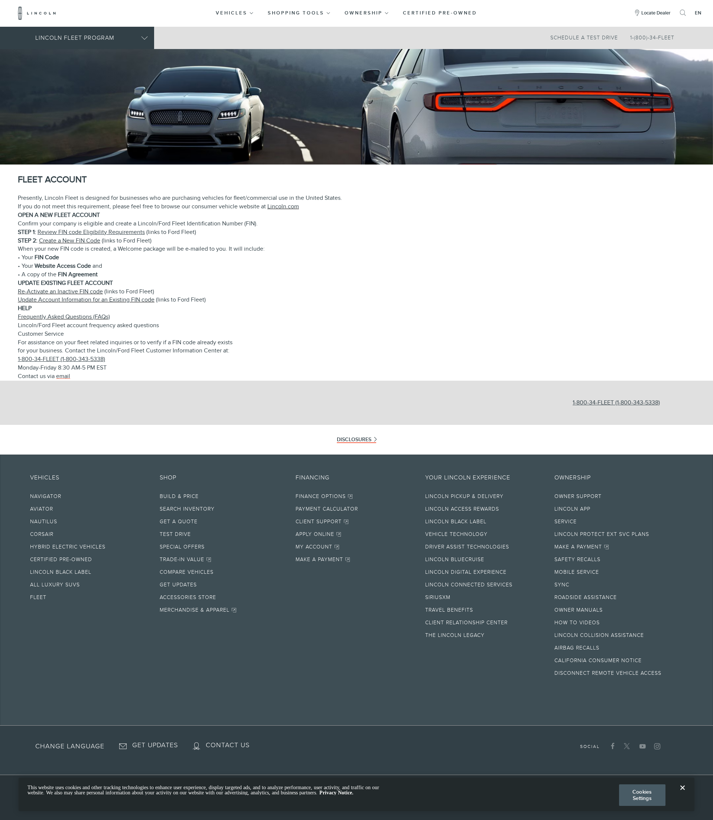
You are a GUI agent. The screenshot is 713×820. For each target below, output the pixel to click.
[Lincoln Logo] (37, 13)
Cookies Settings (642, 795)
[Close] (682, 793)
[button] (235, 13)
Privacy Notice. (336, 792)
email (63, 376)
